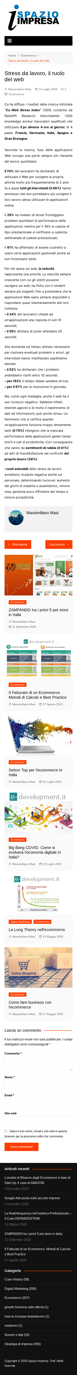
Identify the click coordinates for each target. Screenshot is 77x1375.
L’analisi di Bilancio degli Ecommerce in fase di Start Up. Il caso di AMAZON (37, 1180)
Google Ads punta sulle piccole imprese (32, 1198)
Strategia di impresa (19, 1344)
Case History (14, 1279)
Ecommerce (16, 94)
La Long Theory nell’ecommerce (37, 929)
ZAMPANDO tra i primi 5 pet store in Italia (33, 1233)
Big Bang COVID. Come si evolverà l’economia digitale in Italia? (35, 852)
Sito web (11, 1113)
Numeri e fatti (14, 1335)
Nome (10, 1077)
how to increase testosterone (25, 1316)
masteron (11, 1325)
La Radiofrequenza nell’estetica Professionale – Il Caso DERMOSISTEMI (38, 1216)
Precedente (19, 544)
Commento (13, 1053)
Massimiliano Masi (19, 89)
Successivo (57, 544)
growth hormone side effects (24, 1307)
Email (9, 1095)
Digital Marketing (20, 921)
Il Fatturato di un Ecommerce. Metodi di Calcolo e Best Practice (38, 1251)
